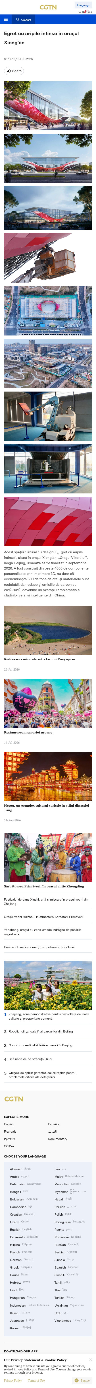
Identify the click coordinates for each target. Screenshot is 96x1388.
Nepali (63, 1198)
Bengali (19, 1191)
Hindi (17, 1289)
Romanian (67, 1236)
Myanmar (70, 1191)
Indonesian (29, 1305)
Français (10, 1131)
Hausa (19, 1274)
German (21, 1259)
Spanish (66, 1267)
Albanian (20, 1168)
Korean (20, 1327)
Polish (63, 1214)
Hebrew (20, 1282)
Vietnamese (70, 1320)
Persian (65, 1206)
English (9, 1124)
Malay (69, 1176)
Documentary (57, 1139)
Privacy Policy (13, 1380)
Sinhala (64, 1259)
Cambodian (21, 1206)
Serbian (65, 1251)
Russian (66, 1244)
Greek (21, 1267)
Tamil (62, 1282)
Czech (19, 1221)
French (21, 1251)
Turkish (64, 1297)
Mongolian (67, 1183)
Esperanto (24, 1236)
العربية (52, 1131)
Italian (20, 1312)
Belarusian (25, 1183)
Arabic (19, 1176)
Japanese (22, 1320)
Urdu (61, 1312)
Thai (60, 1289)
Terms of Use (36, 1380)
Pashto (63, 1229)
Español (53, 1124)
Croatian (22, 1214)
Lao (60, 1168)
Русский (9, 1139)
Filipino (21, 1244)
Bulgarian (24, 1198)
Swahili (66, 1274)
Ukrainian (69, 1305)
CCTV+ (9, 1146)
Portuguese (69, 1221)
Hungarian (23, 1297)
